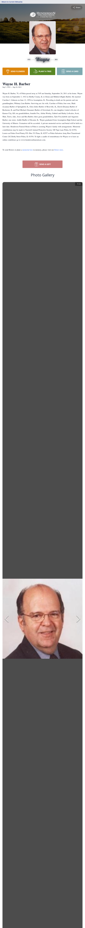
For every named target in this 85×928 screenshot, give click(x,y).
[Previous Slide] (6, 618)
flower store (58, 149)
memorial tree (27, 149)
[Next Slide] (78, 618)
